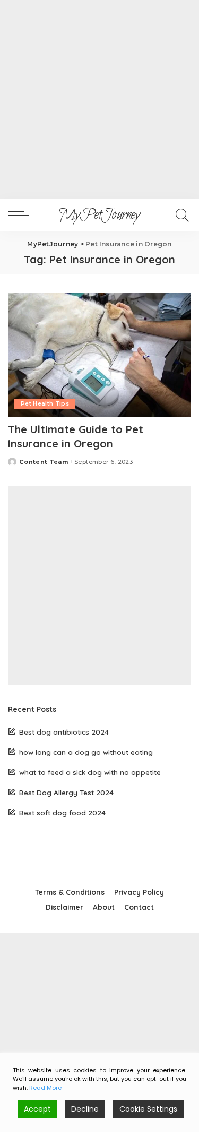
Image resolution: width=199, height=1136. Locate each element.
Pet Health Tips (45, 403)
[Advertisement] (99, 99)
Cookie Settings (148, 1109)
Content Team (43, 462)
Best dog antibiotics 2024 (64, 731)
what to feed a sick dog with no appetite (90, 772)
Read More (45, 1087)
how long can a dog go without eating (86, 751)
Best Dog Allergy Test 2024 (66, 792)
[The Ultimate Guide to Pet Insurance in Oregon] (99, 355)
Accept (37, 1109)
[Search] (180, 215)
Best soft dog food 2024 (62, 812)
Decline (85, 1109)
